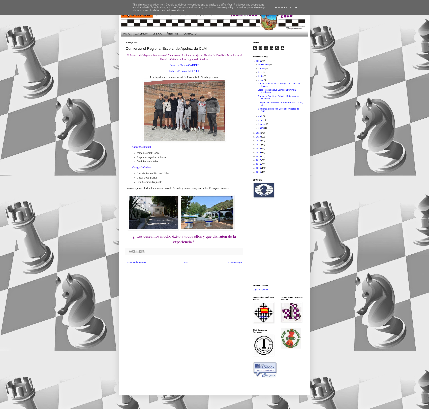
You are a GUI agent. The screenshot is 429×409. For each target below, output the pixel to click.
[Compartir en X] (136, 251)
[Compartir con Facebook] (140, 251)
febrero (261, 124)
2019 (258, 152)
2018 (258, 156)
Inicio (186, 262)
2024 (258, 133)
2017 (258, 160)
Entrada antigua (235, 262)
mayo (261, 80)
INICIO (126, 33)
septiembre (263, 64)
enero (261, 128)
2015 (258, 168)
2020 (258, 148)
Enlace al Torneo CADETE (184, 65)
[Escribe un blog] (133, 251)
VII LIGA (157, 33)
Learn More (280, 7)
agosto (261, 68)
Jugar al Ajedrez (260, 290)
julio (260, 72)
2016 (258, 164)
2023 (258, 137)
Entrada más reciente (136, 262)
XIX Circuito (141, 33)
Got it (293, 7)
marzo (261, 120)
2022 (258, 141)
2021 (258, 145)
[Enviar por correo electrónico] (130, 251)
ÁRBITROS (172, 33)
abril (260, 116)
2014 (258, 172)
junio (260, 76)
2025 (258, 61)
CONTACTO (190, 33)
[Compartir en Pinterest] (143, 251)
